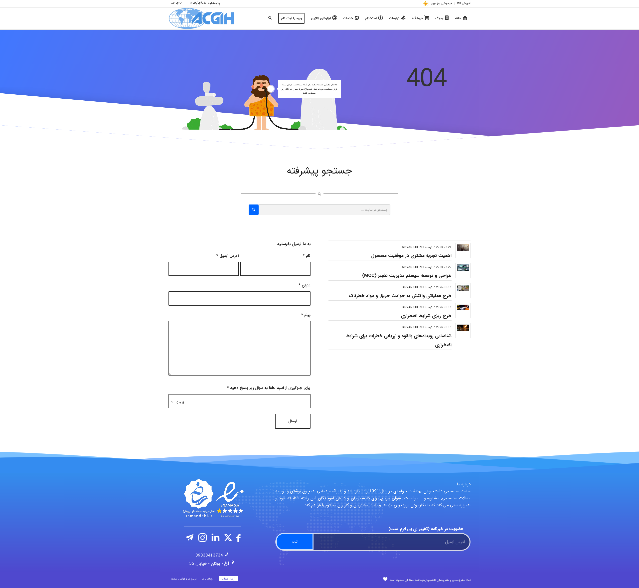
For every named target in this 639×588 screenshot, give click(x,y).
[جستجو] (270, 18)
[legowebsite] (201, 18)
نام (307, 256)
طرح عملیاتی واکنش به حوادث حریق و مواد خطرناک (400, 296)
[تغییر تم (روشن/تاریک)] (425, 3)
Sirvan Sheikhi (413, 247)
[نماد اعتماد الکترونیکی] (212, 498)
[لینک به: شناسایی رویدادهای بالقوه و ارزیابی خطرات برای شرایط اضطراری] (463, 328)
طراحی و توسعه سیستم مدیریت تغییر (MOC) (407, 275)
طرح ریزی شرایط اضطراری (426, 316)
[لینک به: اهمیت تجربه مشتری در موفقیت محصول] (463, 247)
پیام (306, 315)
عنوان (305, 285)
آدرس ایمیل (227, 256)
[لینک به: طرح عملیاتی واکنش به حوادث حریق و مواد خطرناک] (463, 288)
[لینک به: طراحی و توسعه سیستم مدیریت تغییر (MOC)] (463, 267)
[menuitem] (462, 3)
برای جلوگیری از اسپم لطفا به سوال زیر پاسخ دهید (269, 388)
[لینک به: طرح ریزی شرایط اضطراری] (463, 307)
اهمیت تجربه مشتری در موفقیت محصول (411, 255)
